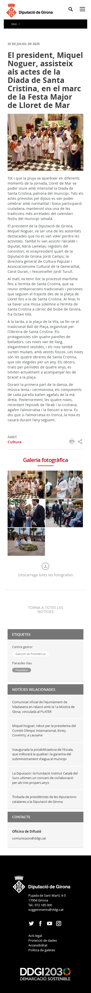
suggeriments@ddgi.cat (46, 909)
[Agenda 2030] (45, 973)
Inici (14, 24)
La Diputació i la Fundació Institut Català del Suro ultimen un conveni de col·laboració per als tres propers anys (45, 778)
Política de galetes (41, 950)
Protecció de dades (42, 940)
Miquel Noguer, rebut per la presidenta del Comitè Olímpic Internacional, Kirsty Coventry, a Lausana (44, 730)
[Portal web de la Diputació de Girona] (42, 882)
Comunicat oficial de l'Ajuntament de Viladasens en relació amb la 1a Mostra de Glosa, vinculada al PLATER (43, 707)
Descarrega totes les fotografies (45, 574)
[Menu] (83, 10)
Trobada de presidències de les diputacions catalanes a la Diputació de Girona (44, 799)
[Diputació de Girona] (30, 9)
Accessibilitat (38, 945)
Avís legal (35, 935)
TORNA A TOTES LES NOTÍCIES (45, 609)
